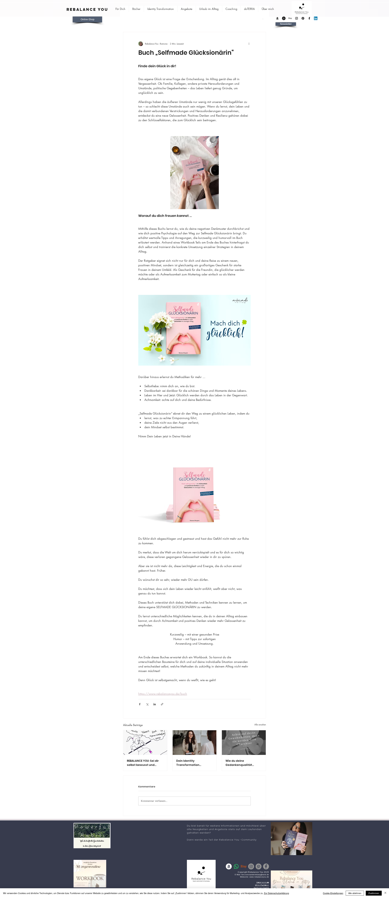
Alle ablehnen (354, 893)
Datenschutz (261, 888)
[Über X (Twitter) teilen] (147, 704)
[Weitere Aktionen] (249, 43)
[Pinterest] (303, 18)
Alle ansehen (260, 724)
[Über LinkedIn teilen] (154, 704)
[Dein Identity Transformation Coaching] (195, 742)
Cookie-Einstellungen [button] (333, 893)
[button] (286, 24)
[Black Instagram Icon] (296, 18)
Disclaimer (262, 885)
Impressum (262, 882)
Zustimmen (373, 893)
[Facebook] (266, 866)
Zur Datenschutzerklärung (276, 893)
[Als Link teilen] (162, 704)
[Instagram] (251, 866)
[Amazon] (277, 18)
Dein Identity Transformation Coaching (187, 763)
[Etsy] (290, 18)
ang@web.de (263, 874)
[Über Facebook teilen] (139, 704)
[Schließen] (385, 893)
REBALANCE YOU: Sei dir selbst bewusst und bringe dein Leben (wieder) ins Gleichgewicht (143, 763)
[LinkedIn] (315, 18)
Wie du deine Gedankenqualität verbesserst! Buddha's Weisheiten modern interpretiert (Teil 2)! (241, 763)
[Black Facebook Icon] (309, 18)
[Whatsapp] (284, 18)
